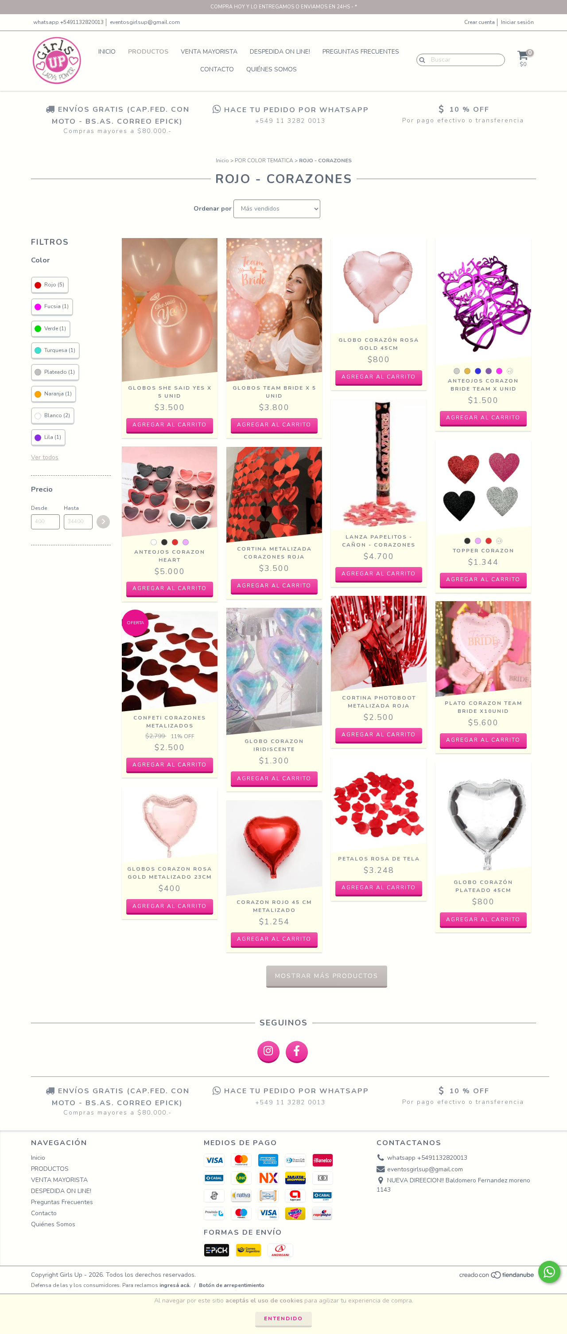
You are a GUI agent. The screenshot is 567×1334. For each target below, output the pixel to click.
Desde (39, 508)
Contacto (217, 69)
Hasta (71, 508)
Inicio (107, 51)
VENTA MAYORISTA (209, 51)
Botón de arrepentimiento (231, 1285)
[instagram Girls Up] (268, 1052)
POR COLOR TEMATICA (264, 160)
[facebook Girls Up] (297, 1052)
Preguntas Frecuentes (360, 51)
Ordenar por (213, 208)
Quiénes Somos (271, 69)
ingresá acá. (174, 1285)
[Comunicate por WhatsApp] (549, 1272)
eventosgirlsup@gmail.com (145, 22)
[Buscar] (420, 59)
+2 (510, 371)
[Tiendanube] (497, 1277)
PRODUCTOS (148, 51)
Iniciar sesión (517, 22)
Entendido (283, 1318)
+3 (499, 541)
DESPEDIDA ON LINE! (280, 51)
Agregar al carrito (483, 417)
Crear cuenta (479, 22)
